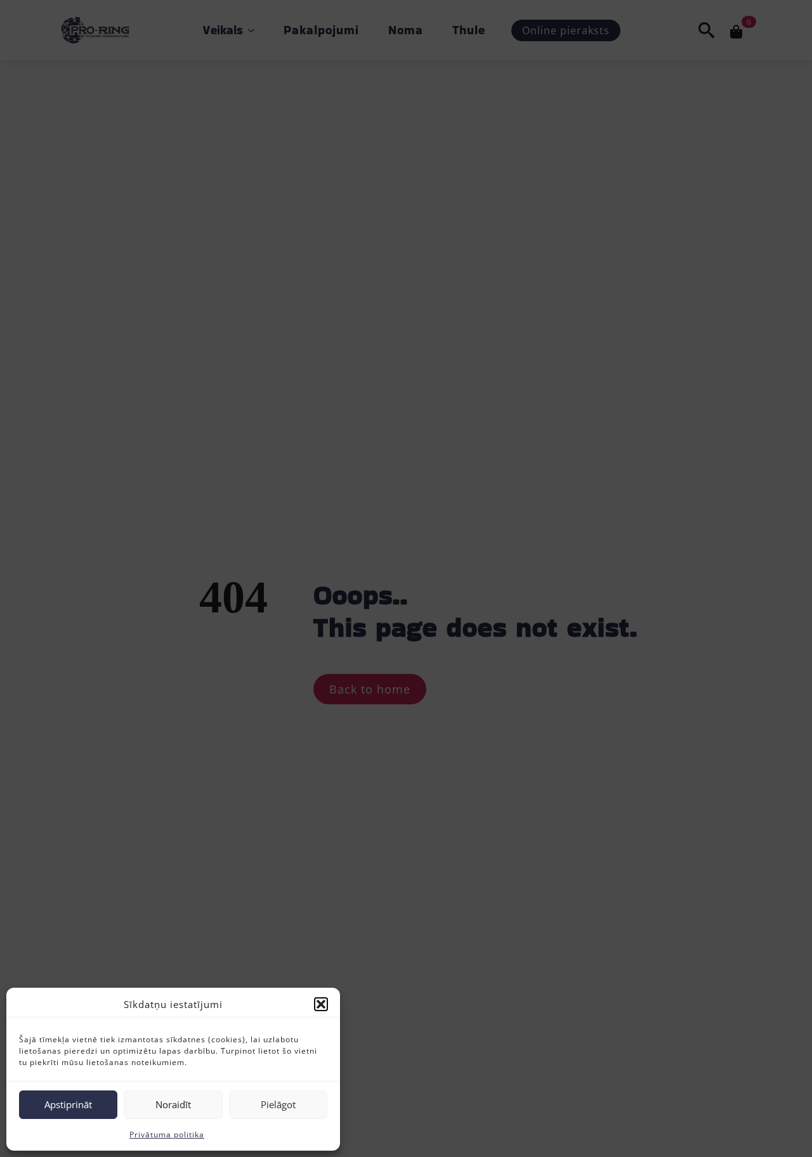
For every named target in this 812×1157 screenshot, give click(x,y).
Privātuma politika (166, 1134)
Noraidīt (173, 1104)
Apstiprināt (68, 1104)
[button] (321, 1004)
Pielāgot (278, 1104)
